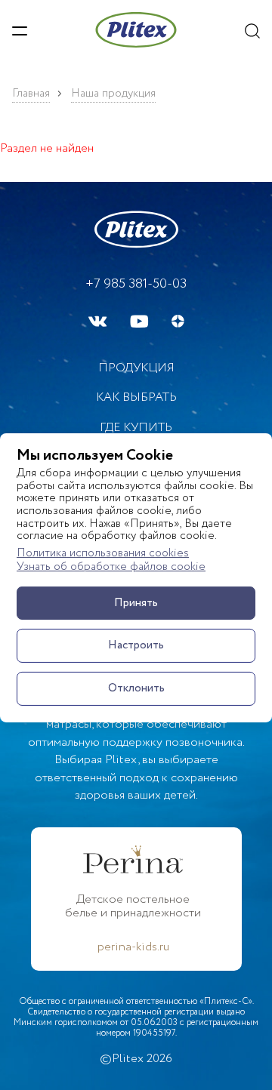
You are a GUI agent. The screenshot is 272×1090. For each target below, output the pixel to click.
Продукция (136, 368)
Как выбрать (136, 397)
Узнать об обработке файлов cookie (111, 567)
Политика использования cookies (103, 553)
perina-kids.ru (133, 947)
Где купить (136, 427)
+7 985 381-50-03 (136, 284)
